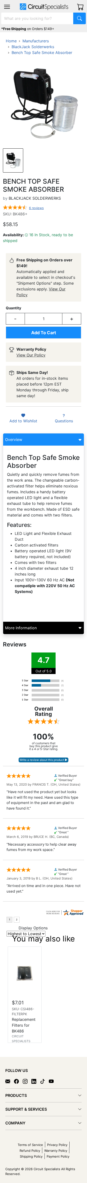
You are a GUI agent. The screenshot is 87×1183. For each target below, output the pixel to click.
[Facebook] (18, 1080)
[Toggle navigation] (7, 7)
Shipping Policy (31, 1156)
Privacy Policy (57, 1145)
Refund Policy (30, 1151)
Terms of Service (30, 1145)
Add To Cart (43, 332)
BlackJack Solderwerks (33, 46)
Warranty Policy (55, 1151)
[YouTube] (53, 1080)
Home (11, 40)
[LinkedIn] (35, 1080)
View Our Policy (30, 355)
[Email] (9, 1080)
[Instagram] (27, 1080)
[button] (7, 7)
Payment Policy (58, 1156)
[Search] (79, 18)
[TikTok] (44, 1080)
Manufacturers (35, 40)
